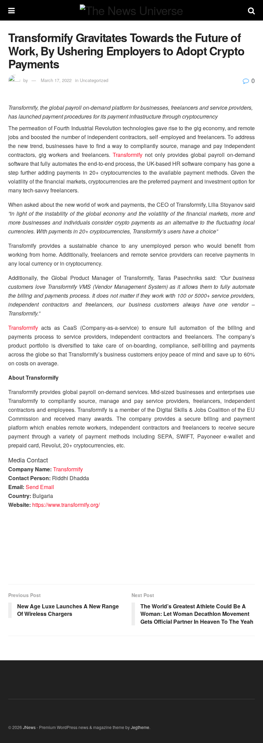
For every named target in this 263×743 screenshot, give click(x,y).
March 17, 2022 (56, 80)
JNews (29, 727)
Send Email (40, 487)
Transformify (127, 155)
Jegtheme (140, 727)
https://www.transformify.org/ (66, 505)
